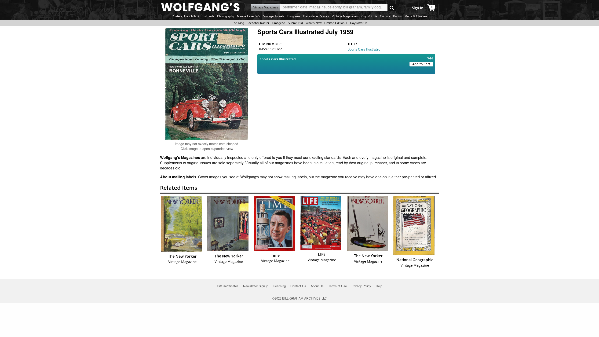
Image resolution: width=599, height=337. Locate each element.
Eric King (238, 23)
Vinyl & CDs (369, 16)
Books (397, 16)
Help (379, 286)
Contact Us (298, 286)
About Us (317, 286)
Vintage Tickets (274, 16)
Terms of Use (337, 286)
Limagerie (278, 23)
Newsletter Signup (255, 286)
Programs (293, 16)
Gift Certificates (227, 286)
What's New (313, 23)
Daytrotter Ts (359, 23)
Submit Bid (295, 23)
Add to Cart (421, 64)
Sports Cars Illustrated (363, 49)
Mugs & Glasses (416, 16)
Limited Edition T (335, 23)
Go (391, 7)
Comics (385, 16)
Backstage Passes (316, 16)
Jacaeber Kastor (258, 23)
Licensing (279, 286)
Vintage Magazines (345, 16)
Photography (225, 16)
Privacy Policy (361, 286)
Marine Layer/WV (248, 16)
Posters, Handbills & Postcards (193, 16)
